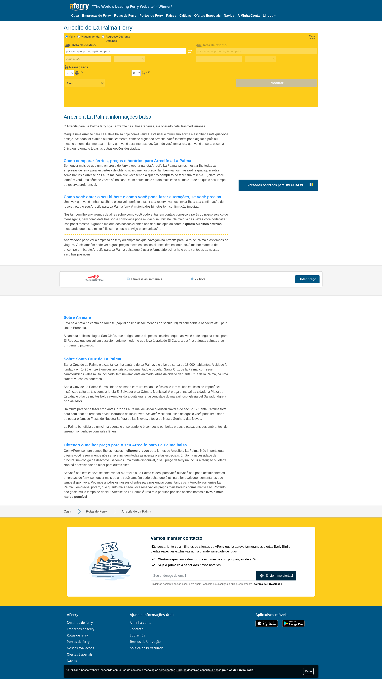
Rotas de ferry (77, 635)
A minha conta (140, 622)
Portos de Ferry (151, 15)
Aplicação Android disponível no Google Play (293, 623)
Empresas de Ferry (96, 15)
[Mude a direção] (190, 53)
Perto (308, 671)
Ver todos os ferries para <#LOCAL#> (276, 185)
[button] (269, 16)
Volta (72, 36)
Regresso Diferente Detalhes (118, 38)
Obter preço (307, 279)
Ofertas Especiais (207, 15)
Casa (75, 15)
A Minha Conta (249, 15)
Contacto (136, 629)
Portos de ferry (78, 641)
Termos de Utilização (145, 641)
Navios (229, 15)
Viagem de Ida (90, 36)
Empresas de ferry (80, 629)
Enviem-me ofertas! (279, 575)
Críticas (185, 15)
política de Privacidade (268, 583)
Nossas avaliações (80, 648)
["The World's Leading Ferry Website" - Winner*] (79, 7)
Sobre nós (137, 635)
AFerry (72, 614)
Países (171, 15)
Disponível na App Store (266, 623)
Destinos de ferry (80, 622)
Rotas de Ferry (125, 15)
